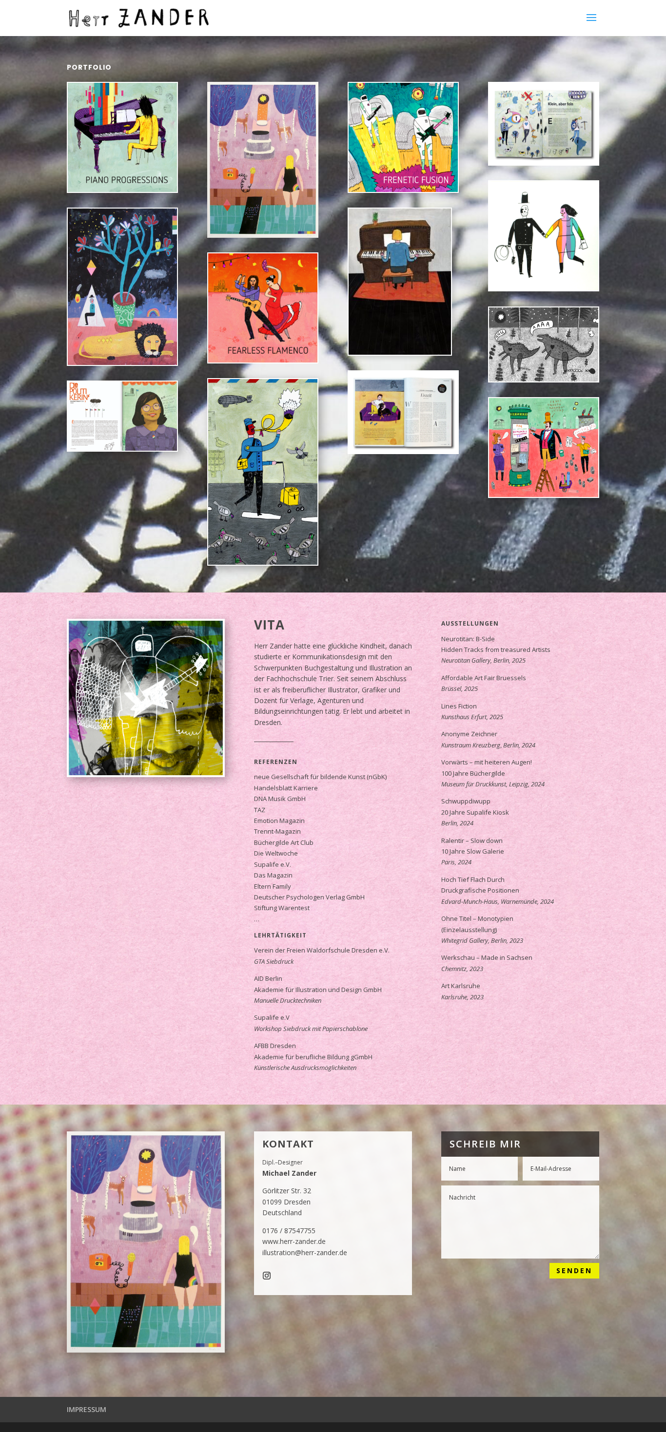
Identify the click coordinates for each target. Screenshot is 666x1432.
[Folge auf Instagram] (266, 1275)
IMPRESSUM (86, 1409)
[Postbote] (262, 562)
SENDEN (574, 1270)
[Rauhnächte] (122, 286)
